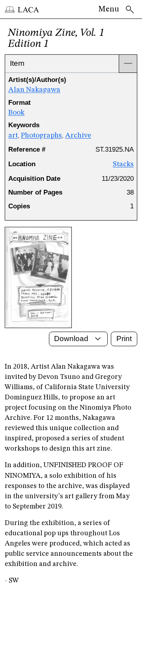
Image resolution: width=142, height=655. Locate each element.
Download (71, 338)
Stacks (123, 164)
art (13, 135)
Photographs (41, 135)
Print (124, 338)
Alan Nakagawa (34, 89)
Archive (78, 135)
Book (16, 112)
